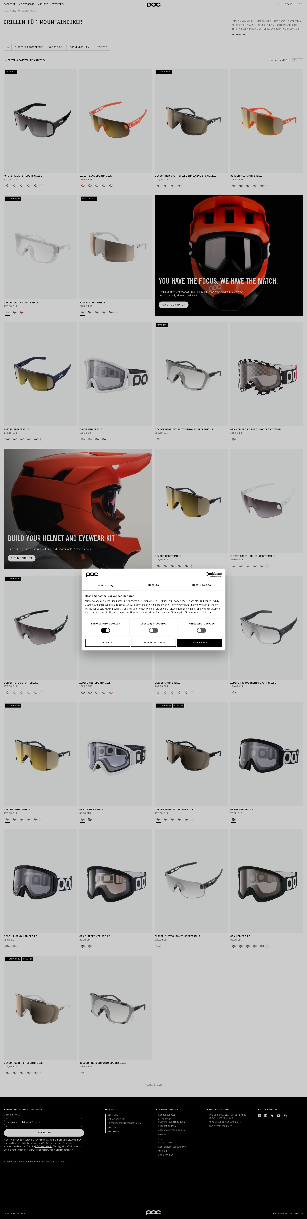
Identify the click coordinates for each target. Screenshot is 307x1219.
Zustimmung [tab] (106, 585)
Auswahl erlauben (153, 643)
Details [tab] (153, 585)
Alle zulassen (199, 643)
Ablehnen (108, 643)
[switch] (153, 630)
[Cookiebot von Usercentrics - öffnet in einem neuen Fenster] (208, 574)
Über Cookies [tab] (201, 585)
